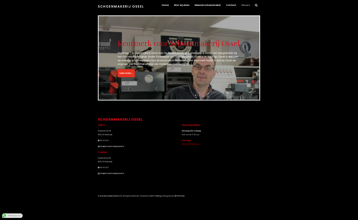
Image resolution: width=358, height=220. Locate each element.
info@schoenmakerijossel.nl (112, 146)
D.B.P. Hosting (155, 196)
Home (165, 5)
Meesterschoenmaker (208, 5)
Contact (231, 5)
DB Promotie (179, 196)
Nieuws (245, 5)
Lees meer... (126, 73)
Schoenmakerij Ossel (109, 196)
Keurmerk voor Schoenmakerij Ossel (179, 43)
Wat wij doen (182, 5)
